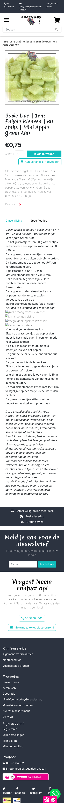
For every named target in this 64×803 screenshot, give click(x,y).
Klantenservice (12, 660)
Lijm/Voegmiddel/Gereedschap (22, 699)
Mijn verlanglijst (13, 746)
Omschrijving (13, 220)
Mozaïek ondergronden (18, 705)
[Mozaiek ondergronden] (19, 325)
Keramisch (9, 688)
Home (5, 41)
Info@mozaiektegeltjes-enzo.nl (30, 8)
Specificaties (38, 220)
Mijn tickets (10, 740)
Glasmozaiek (13, 287)
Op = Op (8, 716)
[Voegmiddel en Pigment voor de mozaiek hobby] (26, 320)
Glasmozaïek (11, 682)
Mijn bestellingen (13, 735)
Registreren (10, 729)
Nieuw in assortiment (16, 711)
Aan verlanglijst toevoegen (42, 161)
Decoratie (9, 693)
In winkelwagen (44, 153)
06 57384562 (9, 5)
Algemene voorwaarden (18, 654)
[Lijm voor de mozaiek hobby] (20, 316)
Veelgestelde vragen (52, 5)
